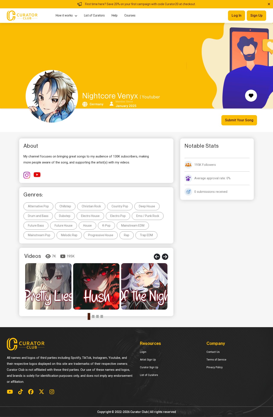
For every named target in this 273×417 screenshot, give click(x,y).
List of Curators (94, 15)
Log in (236, 15)
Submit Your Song (239, 120)
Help (115, 15)
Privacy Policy (214, 367)
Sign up (256, 15)
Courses (129, 15)
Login (143, 351)
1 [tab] (89, 316)
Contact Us (213, 351)
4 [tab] (101, 316)
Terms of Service (216, 359)
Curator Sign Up (149, 367)
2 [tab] (93, 316)
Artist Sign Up (148, 359)
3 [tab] (97, 316)
